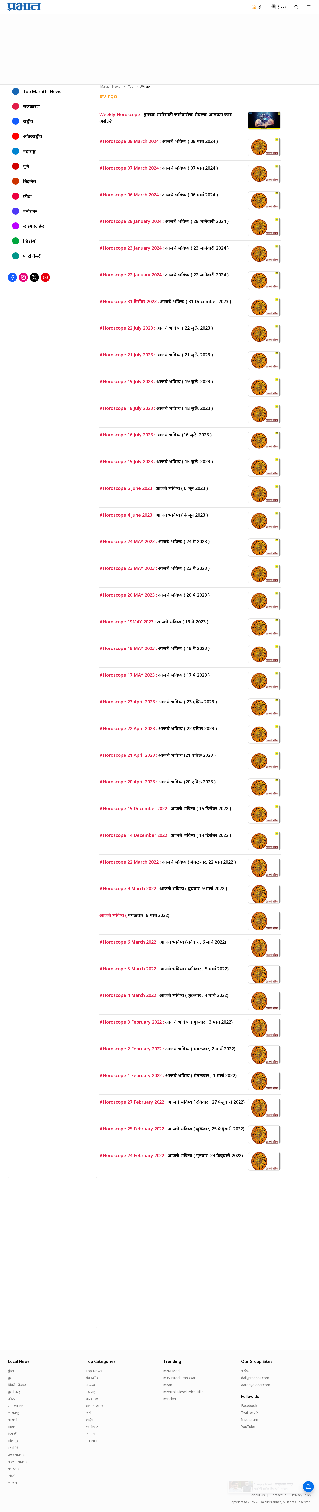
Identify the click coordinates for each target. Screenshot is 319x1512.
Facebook (249, 1405)
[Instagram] (23, 277)
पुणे (10, 1377)
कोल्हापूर (14, 1412)
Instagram (249, 1419)
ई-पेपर (245, 1370)
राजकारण (92, 1398)
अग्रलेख (91, 1384)
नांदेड (11, 1398)
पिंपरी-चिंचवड (17, 1384)
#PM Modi (171, 1370)
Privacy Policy (301, 1495)
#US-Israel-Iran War (179, 1377)
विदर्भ (11, 1475)
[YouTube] (45, 277)
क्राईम (89, 1419)
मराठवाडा (14, 1468)
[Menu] (308, 6)
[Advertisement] (159, 48)
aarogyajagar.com (255, 1384)
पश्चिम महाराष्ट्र (18, 1461)
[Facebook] (12, 277)
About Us (258, 1495)
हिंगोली (12, 1433)
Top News (94, 1370)
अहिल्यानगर (16, 1405)
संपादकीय (92, 1377)
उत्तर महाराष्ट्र (16, 1454)
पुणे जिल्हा (15, 1391)
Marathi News (110, 87)
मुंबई (11, 1370)
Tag (130, 87)
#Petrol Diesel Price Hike (183, 1391)
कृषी (88, 1412)
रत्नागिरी (13, 1447)
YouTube (248, 1426)
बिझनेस (91, 1433)
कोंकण (12, 1482)
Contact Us (278, 1495)
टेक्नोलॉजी (93, 1426)
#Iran (167, 1384)
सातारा (12, 1426)
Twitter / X (249, 1412)
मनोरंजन (91, 1440)
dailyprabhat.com (255, 1377)
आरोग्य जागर (94, 1405)
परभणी (12, 1419)
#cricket (169, 1398)
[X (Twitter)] (34, 277)
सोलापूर (13, 1440)
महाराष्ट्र (90, 1391)
